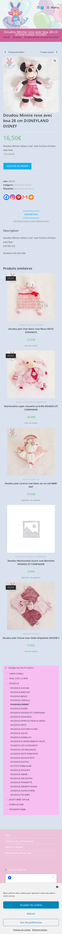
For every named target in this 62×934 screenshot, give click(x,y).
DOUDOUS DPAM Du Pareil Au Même (27, 720)
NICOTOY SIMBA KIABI (20, 766)
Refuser (31, 913)
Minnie (18, 188)
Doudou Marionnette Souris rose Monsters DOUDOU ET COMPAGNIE (31, 562)
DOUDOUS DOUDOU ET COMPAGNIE (31, 402)
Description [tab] (31, 214)
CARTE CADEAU (16, 673)
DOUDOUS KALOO (19, 733)
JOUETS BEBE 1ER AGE (19, 799)
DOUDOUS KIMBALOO (20, 737)
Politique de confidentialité (20, 841)
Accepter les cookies (31, 904)
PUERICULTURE (16, 804)
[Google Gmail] (25, 197)
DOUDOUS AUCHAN (19, 688)
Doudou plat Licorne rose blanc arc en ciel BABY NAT (31, 485)
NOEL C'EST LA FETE (18, 678)
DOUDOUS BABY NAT (31, 479)
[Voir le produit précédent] (5, 52)
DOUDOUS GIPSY (18, 724)
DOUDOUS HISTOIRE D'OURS (24, 729)
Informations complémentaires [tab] (31, 221)
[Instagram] (12, 197)
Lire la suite (31, 345)
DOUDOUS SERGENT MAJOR (23, 786)
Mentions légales (39, 929)
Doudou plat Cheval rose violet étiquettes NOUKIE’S (31, 637)
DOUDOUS (14, 683)
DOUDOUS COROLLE (20, 700)
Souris (31, 188)
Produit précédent (16, 52)
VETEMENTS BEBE (17, 809)
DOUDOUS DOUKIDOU (21, 716)
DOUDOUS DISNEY (23, 184)
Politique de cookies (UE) (18, 853)
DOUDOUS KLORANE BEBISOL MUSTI (27, 741)
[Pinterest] (18, 197)
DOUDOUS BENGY (18, 696)
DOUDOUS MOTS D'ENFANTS (31, 325)
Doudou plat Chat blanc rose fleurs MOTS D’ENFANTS (31, 330)
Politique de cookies (22, 929)
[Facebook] (6, 197)
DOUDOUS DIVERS (19, 708)
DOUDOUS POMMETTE (21, 782)
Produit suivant (47, 52)
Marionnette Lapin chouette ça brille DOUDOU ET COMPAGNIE (31, 408)
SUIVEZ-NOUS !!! (17, 869)
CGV (8, 835)
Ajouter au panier (17, 166)
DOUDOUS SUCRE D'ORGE (22, 790)
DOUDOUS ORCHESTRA (21, 778)
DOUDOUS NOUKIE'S (31, 634)
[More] (31, 197)
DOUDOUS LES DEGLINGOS (23, 749)
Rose (24, 188)
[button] (57, 886)
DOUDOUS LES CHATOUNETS (24, 745)
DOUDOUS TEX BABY (20, 794)
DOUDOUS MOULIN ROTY (22, 757)
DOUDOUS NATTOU (19, 761)
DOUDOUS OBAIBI (19, 774)
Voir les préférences (31, 922)
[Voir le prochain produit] (57, 52)
